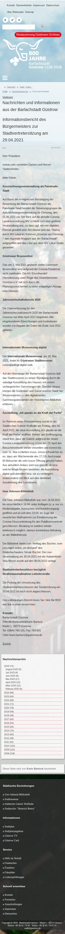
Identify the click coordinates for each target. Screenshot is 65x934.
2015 (9, 727)
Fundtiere (9, 867)
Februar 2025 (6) (14, 689)
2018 (9, 715)
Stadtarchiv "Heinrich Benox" (20, 808)
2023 (9, 696)
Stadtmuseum (11, 799)
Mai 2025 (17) (12, 679)
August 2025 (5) (13, 669)
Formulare (10, 899)
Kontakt (11, 5)
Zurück (7, 643)
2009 (9, 749)
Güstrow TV (11, 835)
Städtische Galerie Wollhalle (19, 803)
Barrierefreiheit (24, 5)
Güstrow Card (12, 840)
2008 (9, 753)
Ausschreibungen (13, 904)
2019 (9, 711)
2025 (9, 666)
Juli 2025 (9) (12, 672)
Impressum (39, 5)
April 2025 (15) (13, 682)
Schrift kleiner (19, 20)
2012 (9, 738)
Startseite (11, 87)
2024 (9, 692)
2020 (9, 708)
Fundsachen (11, 863)
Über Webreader (15, 12)
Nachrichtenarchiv (20, 91)
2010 (9, 746)
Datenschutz (52, 5)
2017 (9, 719)
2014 (9, 730)
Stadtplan (9, 826)
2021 (9, 704)
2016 (9, 723)
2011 (9, 742)
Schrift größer (12, 20)
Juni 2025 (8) (12, 676)
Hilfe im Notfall (13, 858)
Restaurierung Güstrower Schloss (38, 34)
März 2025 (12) (13, 685)
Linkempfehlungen (14, 877)
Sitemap (29, 12)
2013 (9, 734)
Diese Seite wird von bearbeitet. (30, 768)
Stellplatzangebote (14, 831)
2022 (9, 700)
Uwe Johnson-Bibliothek (17, 794)
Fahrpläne (10, 872)
